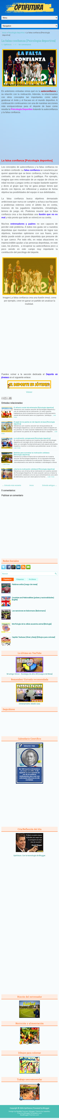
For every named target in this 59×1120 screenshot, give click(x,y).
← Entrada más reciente (11, 485)
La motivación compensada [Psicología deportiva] (32, 438)
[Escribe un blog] (5, 398)
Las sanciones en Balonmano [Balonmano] (29, 611)
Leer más (17, 448)
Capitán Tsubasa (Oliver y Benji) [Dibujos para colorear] (33, 637)
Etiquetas (20, 579)
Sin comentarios (25, 45)
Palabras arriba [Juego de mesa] (24, 584)
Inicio (4, 33)
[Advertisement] (29, 136)
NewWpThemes (22, 1111)
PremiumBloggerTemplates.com (29, 1113)
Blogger (42, 855)
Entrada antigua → (49, 485)
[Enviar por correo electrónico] (2, 398)
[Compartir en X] (7, 398)
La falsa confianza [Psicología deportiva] (28, 40)
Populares (8, 579)
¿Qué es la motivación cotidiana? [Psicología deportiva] (34, 469)
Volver (29, 392)
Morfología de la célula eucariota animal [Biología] (31, 624)
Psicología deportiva (16, 33)
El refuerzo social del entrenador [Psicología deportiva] (34, 407)
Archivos (32, 579)
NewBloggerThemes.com (29, 1115)
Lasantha (46, 1111)
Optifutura (7, 45)
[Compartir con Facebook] (10, 398)
